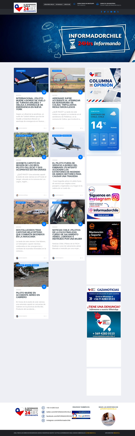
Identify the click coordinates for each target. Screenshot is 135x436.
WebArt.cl (116, 433)
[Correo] (115, 12)
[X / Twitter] (105, 12)
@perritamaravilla (108, 409)
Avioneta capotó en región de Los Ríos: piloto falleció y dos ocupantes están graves (31, 166)
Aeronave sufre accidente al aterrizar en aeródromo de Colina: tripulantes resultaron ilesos (66, 102)
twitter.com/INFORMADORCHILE (58, 412)
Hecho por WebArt (112, 147)
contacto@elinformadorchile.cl (110, 5)
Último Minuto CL (91, 433)
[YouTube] (111, 12)
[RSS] (118, 12)
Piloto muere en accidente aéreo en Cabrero (28, 295)
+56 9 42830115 (81, 5)
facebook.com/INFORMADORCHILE (59, 416)
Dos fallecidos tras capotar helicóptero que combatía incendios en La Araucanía (30, 233)
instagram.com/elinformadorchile (58, 420)
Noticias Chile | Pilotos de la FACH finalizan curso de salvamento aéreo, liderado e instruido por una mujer (67, 234)
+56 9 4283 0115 (52, 408)
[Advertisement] (104, 169)
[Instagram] (108, 12)
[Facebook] (101, 12)
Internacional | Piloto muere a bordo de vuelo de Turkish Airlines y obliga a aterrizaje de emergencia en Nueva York (30, 104)
